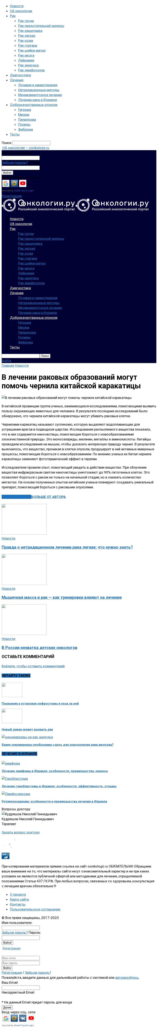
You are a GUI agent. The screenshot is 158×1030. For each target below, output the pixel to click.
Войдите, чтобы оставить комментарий (33, 666)
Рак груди (26, 21)
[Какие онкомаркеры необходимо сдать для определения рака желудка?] (27, 737)
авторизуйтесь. (127, 977)
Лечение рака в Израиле (37, 100)
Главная (8, 365)
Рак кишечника (30, 31)
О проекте (18, 894)
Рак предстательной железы (41, 26)
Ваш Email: (10, 982)
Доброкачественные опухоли (33, 105)
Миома (23, 115)
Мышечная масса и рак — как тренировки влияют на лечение (62, 597)
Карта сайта (19, 899)
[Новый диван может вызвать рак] (12, 722)
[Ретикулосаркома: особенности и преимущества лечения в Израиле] (16, 794)
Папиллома (27, 119)
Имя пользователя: (17, 153)
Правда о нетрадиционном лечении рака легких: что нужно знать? (67, 547)
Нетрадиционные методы (38, 90)
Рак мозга (26, 55)
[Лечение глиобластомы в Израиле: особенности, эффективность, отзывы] (15, 779)
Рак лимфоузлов (31, 70)
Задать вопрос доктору (21, 832)
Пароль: (35, 162)
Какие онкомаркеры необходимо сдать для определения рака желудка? (58, 745)
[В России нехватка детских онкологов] (24, 634)
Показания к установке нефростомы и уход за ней (40, 703)
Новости (16, 6)
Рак (13, 16)
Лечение (16, 80)
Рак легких (26, 36)
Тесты (15, 134)
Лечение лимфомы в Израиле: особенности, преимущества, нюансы (55, 771)
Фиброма (25, 129)
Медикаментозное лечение (40, 95)
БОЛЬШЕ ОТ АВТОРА (48, 497)
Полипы (24, 124)
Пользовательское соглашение (35, 909)
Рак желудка (28, 65)
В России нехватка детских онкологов (39, 647)
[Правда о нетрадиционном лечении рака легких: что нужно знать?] (24, 533)
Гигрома (24, 110)
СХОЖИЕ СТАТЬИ (16, 497)
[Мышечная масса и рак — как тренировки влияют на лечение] (24, 584)
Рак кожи (25, 40)
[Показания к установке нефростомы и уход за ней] (12, 696)
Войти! (7, 172)
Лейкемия (26, 60)
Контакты (18, 904)
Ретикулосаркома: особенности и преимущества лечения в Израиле (54, 801)
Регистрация (12, 196)
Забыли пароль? (15, 162)
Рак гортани (27, 45)
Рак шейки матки (31, 50)
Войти (6, 361)
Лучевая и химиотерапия (37, 85)
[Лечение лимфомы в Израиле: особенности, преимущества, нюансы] (11, 763)
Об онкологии (21, 11)
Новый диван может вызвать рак (27, 729)
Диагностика (20, 75)
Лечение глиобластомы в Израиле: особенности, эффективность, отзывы (59, 786)
